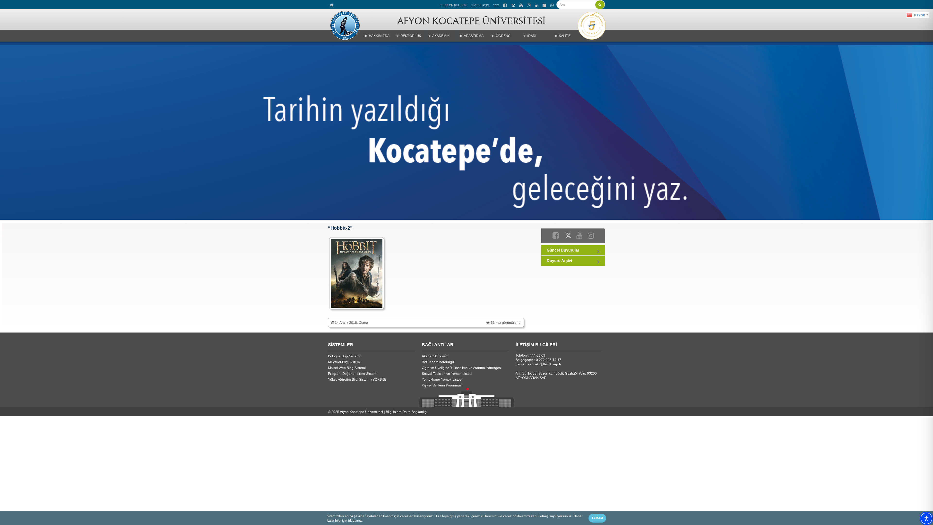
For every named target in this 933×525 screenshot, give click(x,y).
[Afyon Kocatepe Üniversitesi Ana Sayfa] (332, 4)
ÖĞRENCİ (503, 36)
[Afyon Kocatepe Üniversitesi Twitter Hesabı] (513, 5)
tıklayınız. (355, 520)
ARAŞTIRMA (474, 36)
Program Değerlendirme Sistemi (352, 374)
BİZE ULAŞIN (480, 5)
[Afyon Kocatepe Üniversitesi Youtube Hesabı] (521, 4)
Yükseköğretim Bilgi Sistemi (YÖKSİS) (357, 379)
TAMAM (597, 518)
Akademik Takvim (435, 356)
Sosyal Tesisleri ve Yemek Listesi (447, 374)
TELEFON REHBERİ (453, 5)
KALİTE (564, 36)
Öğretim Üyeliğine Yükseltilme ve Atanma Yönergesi (461, 368)
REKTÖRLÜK (410, 36)
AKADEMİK (440, 36)
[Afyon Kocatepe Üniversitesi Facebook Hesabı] (505, 4)
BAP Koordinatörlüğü (438, 362)
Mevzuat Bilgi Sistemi (344, 362)
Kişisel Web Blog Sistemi (347, 368)
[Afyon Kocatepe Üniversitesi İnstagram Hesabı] (529, 4)
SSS (496, 5)
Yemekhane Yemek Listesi (442, 379)
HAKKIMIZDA (379, 36)
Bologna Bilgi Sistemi (344, 356)
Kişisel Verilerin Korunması (442, 385)
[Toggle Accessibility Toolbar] (926, 518)
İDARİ (531, 36)
